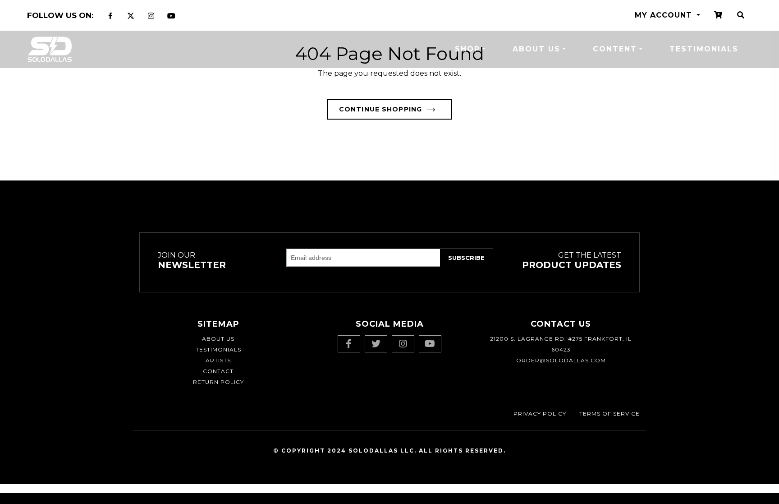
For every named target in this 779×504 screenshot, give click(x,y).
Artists (218, 360)
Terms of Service (609, 413)
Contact (218, 371)
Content (615, 49)
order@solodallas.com (561, 360)
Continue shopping (380, 109)
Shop (467, 49)
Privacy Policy (539, 413)
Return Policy (218, 382)
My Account (665, 15)
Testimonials (703, 49)
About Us (536, 49)
